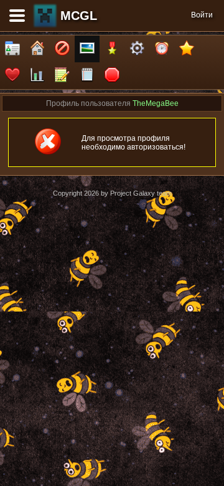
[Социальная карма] (37, 75)
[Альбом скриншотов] (87, 49)
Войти (202, 15)
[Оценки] (186, 49)
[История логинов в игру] (62, 75)
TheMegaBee (156, 103)
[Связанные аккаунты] (12, 75)
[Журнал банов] (62, 49)
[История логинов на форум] (87, 75)
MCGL (78, 15)
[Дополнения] (136, 49)
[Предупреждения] (112, 75)
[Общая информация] (12, 49)
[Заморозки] (161, 49)
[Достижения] (112, 49)
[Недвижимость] (37, 49)
